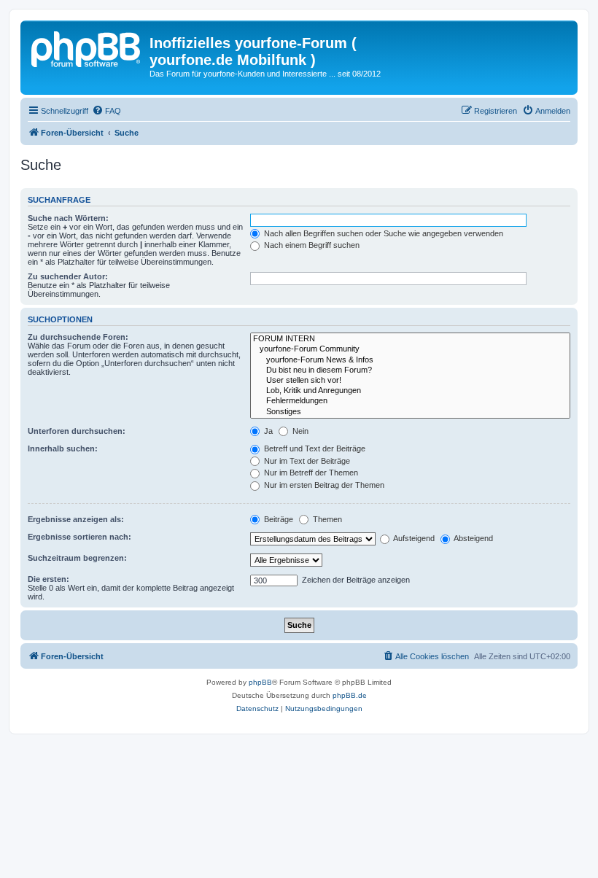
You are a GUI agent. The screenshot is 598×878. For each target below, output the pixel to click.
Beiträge (277, 519)
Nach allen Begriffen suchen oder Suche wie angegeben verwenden (382, 233)
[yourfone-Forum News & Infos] (410, 360)
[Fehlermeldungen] (410, 401)
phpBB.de (350, 695)
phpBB (260, 682)
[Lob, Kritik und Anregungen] (410, 391)
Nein (299, 431)
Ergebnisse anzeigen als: (76, 519)
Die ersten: (48, 579)
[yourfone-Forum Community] (410, 349)
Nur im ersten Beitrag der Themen (323, 485)
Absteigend (472, 538)
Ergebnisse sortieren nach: (79, 536)
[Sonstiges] (410, 412)
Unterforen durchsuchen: (76, 431)
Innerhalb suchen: (63, 448)
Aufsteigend (413, 538)
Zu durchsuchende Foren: (78, 337)
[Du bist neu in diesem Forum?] (410, 370)
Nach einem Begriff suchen (311, 245)
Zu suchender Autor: (68, 276)
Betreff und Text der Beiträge (313, 448)
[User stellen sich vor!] (410, 381)
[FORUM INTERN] (410, 339)
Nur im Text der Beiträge (306, 461)
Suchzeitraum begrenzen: (77, 557)
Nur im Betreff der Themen (310, 472)
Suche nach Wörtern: (68, 218)
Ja (267, 431)
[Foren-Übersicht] (87, 47)
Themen (326, 519)
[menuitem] (106, 111)
